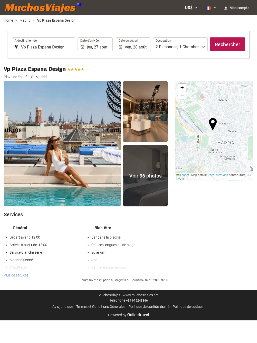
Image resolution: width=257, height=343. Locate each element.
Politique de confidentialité (148, 307)
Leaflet (184, 175)
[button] (191, 7)
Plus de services (16, 275)
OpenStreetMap (218, 175)
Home (8, 20)
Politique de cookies (188, 307)
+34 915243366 (137, 300)
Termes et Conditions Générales (100, 307)
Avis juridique (62, 307)
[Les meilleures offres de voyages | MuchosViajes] (45, 7)
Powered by (128, 315)
